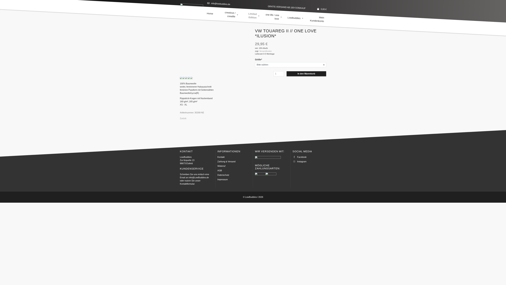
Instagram (301, 161)
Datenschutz (223, 175)
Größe (260, 59)
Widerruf (221, 166)
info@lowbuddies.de (220, 4)
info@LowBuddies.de (199, 177)
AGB (219, 170)
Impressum (222, 179)
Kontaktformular (187, 184)
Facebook (301, 157)
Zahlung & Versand (226, 161)
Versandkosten (265, 51)
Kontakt (221, 157)
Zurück (183, 118)
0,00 (324, 9)
